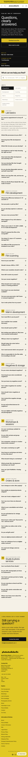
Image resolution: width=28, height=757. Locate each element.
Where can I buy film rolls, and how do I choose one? (12, 176)
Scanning (17, 92)
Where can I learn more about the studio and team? (11, 596)
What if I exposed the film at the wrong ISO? (10, 233)
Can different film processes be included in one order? (10, 245)
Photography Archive (6, 700)
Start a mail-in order (14, 45)
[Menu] (1, 6)
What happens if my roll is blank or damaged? (11, 220)
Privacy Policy (4, 732)
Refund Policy (4, 734)
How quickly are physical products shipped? (11, 491)
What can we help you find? (13, 73)
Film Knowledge (5, 698)
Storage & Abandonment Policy (8, 741)
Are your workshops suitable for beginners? (10, 429)
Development (5, 92)
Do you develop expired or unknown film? (12, 209)
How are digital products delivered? (11, 537)
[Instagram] (15, 755)
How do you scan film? (7, 260)
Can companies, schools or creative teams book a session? (11, 442)
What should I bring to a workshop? (11, 458)
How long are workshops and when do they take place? (11, 453)
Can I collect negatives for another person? (11, 386)
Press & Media (4, 707)
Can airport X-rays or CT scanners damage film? (11, 239)
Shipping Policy (5, 739)
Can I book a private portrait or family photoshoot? (12, 577)
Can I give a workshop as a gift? (10, 448)
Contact (3, 710)
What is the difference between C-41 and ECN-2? (12, 198)
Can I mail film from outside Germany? (9, 322)
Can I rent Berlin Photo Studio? (10, 566)
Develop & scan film (14, 40)
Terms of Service (5, 743)
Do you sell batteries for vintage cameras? (10, 514)
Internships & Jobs (5, 705)
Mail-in (4, 95)
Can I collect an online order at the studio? (11, 526)
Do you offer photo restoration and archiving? (11, 590)
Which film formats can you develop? (12, 146)
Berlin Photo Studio (16, 751)
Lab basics (18, 88)
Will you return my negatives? (10, 338)
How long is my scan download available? (10, 290)
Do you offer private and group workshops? (10, 436)
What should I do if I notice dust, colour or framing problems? (10, 284)
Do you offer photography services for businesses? (11, 571)
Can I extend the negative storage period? (11, 399)
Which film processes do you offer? (11, 135)
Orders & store (18, 99)
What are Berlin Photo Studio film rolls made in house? (12, 182)
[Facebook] (13, 755)
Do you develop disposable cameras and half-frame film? (11, 170)
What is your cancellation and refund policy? (12, 508)
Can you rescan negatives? (9, 279)
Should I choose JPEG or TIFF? (10, 265)
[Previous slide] (1, 1)
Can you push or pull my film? (10, 204)
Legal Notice (4, 729)
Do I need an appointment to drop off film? (12, 118)
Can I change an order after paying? (11, 485)
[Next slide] (26, 1)
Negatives (17, 95)
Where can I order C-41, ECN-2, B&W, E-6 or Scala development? (12, 226)
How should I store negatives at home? (10, 392)
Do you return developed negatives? (12, 370)
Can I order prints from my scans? (11, 302)
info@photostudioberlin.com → (9, 642)
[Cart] (26, 6)
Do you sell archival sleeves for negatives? (10, 405)
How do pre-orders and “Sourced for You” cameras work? (12, 520)
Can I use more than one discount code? (11, 501)
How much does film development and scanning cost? (11, 157)
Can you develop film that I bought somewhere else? (11, 164)
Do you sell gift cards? (7, 532)
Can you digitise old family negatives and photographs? (12, 411)
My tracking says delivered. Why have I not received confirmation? (12, 333)
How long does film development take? (11, 140)
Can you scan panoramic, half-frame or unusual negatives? (12, 297)
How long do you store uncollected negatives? (11, 375)
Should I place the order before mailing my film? (10, 344)
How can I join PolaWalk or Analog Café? (11, 470)
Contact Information (6, 725)
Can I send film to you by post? (10, 317)
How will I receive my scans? (9, 274)
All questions (5, 88)
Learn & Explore (5, 696)
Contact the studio (14, 639)
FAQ (2, 727)
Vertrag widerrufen (5, 736)
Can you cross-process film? (9, 215)
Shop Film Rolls (5, 691)
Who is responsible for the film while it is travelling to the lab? (12, 355)
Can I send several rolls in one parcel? (12, 349)
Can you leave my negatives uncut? (11, 381)
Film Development (5, 689)
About (2, 703)
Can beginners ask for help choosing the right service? (12, 151)
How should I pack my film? (9, 328)
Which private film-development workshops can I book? (10, 464)
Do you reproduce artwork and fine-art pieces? (11, 584)
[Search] (5, 6)
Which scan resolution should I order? (12, 270)
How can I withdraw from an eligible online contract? (11, 542)
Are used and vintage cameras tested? (10, 548)
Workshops (5, 99)
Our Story (3, 712)
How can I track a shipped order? (11, 496)
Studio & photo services (6, 104)
